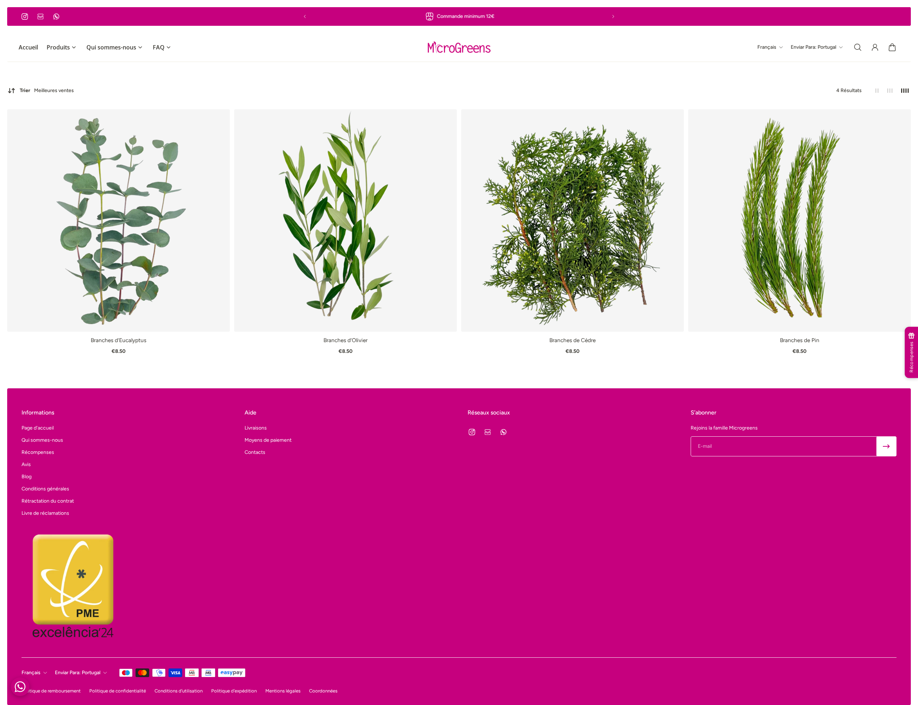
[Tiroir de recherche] (857, 47)
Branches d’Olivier (345, 340)
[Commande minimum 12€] (459, 16)
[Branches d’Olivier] (345, 220)
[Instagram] (25, 16)
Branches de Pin (799, 340)
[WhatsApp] (56, 16)
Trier (47, 90)
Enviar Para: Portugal (77, 673)
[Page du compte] (875, 47)
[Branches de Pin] (799, 220)
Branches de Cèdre (572, 340)
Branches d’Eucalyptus (118, 340)
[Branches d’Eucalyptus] (118, 220)
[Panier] (892, 47)
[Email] (40, 16)
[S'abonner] (886, 446)
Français (31, 673)
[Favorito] (221, 118)
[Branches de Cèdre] (572, 220)
